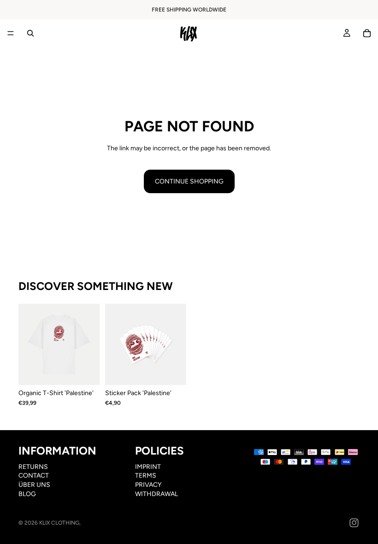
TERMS (145, 476)
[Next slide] (89, 344)
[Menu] (10, 33)
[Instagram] (354, 522)
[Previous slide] (28, 344)
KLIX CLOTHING (59, 523)
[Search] (30, 33)
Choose (93, 371)
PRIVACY (148, 485)
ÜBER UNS (34, 485)
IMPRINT (148, 467)
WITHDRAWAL (156, 494)
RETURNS (33, 467)
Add (179, 371)
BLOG (27, 494)
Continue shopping (189, 181)
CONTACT (33, 476)
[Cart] (367, 33)
